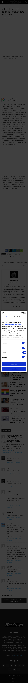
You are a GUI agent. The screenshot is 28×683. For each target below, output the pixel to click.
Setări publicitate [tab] (21, 317)
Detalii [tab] (13, 317)
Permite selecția (14, 369)
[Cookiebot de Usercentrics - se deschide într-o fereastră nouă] (20, 313)
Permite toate (14, 364)
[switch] (24, 348)
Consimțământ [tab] (5, 317)
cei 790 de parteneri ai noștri (13, 324)
